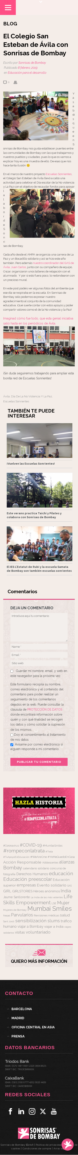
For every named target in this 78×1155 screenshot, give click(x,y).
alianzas (67, 862)
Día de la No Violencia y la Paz (31, 396)
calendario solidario (36, 868)
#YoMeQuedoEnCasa (61, 856)
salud (65, 915)
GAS (69, 885)
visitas (20, 932)
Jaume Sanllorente (16, 897)
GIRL (7, 891)
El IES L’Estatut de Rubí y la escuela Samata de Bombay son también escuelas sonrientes (39, 568)
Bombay (12, 867)
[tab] (39, 1009)
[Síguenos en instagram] (32, 1111)
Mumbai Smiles (49, 908)
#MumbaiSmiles (52, 845)
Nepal (6, 915)
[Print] (17, 82)
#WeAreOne (38, 856)
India (66, 890)
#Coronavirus (11, 845)
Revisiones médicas (46, 915)
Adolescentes (50, 862)
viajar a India (53, 926)
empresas (26, 885)
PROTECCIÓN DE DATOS (44, 709)
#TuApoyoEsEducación (16, 857)
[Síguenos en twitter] (43, 1111)
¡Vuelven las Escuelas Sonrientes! (31, 463)
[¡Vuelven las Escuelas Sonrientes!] (39, 440)
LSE (54, 903)
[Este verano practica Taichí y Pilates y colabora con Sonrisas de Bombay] (39, 490)
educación (61, 873)
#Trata (49, 851)
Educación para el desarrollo (27, 72)
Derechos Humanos (32, 874)
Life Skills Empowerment (37, 899)
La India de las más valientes (47, 897)
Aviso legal (60, 1148)
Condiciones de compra (37, 1148)
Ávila (6, 396)
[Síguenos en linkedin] (21, 1111)
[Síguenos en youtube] (53, 1111)
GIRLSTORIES (22, 891)
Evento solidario (51, 885)
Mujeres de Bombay (14, 909)
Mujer (63, 902)
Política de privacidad (49, 1145)
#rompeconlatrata (24, 851)
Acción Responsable (22, 862)
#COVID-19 (31, 845)
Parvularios (22, 915)
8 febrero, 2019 (27, 67)
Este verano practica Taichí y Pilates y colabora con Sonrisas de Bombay (34, 515)
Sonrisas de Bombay (32, 62)
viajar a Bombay (30, 926)
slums (53, 920)
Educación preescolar (27, 879)
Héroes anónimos (46, 891)
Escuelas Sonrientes (59, 174)
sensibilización (31, 920)
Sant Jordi (8, 921)
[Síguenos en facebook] (10, 1111)
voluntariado (38, 932)
